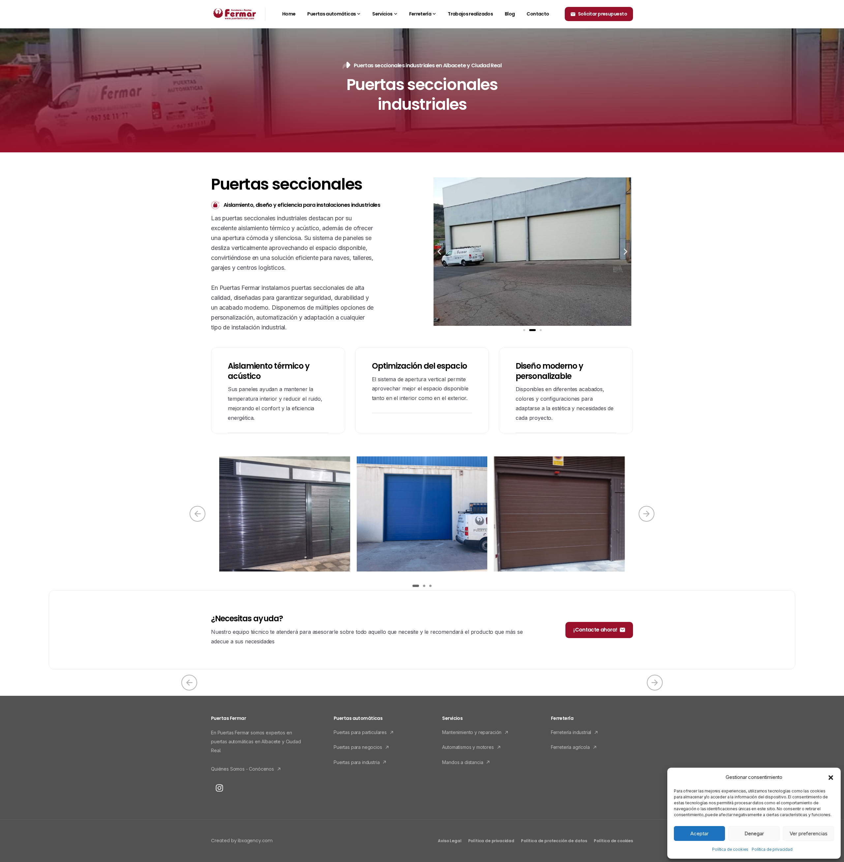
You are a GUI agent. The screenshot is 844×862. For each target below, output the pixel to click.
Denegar (754, 833)
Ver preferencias (809, 833)
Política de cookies (730, 849)
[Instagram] (219, 788)
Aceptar (699, 833)
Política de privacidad (772, 849)
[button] (831, 777)
